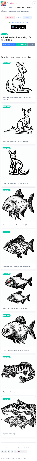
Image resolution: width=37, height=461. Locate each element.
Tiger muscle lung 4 (9, 392)
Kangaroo (12, 7)
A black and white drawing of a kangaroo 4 (17, 183)
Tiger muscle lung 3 (9, 434)
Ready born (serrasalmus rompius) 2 (15, 308)
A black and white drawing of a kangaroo (16, 141)
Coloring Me (12, 3)
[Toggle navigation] (34, 3)
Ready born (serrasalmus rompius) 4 (15, 225)
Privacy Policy (5, 448)
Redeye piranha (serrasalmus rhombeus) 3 (17, 267)
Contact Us (29, 448)
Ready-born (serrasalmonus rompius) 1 (16, 350)
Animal (6, 7)
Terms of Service (18, 448)
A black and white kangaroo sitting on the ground (17, 98)
